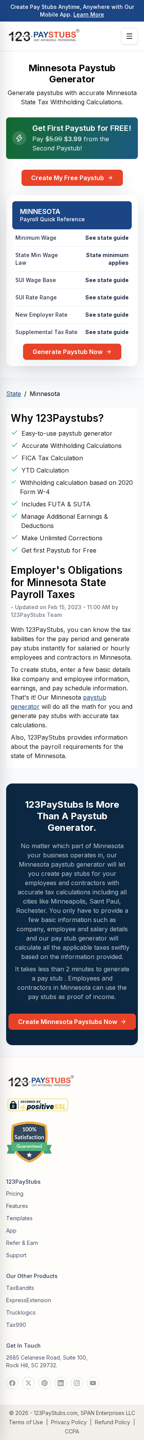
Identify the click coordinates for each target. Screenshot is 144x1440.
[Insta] (77, 1383)
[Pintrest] (44, 1383)
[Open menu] (129, 36)
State (13, 394)
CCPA (72, 1431)
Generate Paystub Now (68, 352)
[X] (28, 1383)
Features (17, 1206)
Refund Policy (112, 1422)
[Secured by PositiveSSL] (38, 1102)
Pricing (14, 1193)
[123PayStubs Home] (43, 36)
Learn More (88, 14)
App (11, 1230)
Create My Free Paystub (67, 178)
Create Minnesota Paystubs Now (67, 1022)
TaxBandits (20, 1288)
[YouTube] (93, 1383)
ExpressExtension (28, 1300)
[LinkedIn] (61, 1383)
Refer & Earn (22, 1243)
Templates (19, 1218)
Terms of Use (26, 1422)
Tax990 (16, 1324)
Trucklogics (21, 1312)
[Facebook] (12, 1383)
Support (16, 1255)
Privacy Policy (69, 1422)
